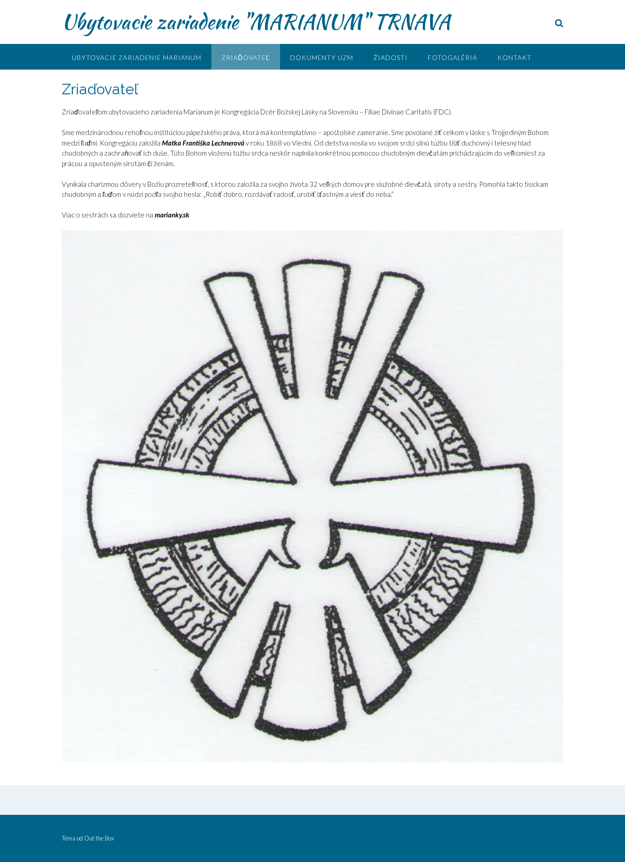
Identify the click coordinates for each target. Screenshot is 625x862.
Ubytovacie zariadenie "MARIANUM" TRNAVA (256, 21)
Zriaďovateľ (245, 57)
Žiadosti (390, 57)
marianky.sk (172, 215)
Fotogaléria (452, 57)
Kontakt (514, 57)
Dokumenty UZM (321, 57)
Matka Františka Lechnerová (203, 143)
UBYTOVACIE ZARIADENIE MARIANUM (136, 57)
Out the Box (99, 838)
